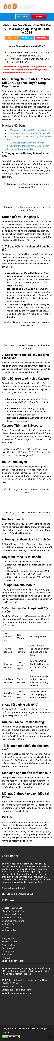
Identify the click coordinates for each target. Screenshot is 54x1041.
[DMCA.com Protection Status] (11, 1036)
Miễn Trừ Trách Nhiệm (13, 911)
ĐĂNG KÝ (39, 16)
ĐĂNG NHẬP (22, 16)
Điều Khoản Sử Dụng (12, 917)
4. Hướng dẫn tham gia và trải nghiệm (25, 142)
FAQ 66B (6, 958)
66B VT (26, 1028)
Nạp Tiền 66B (8, 945)
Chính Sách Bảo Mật (12, 914)
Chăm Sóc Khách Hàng (13, 921)
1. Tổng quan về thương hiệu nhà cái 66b (27, 130)
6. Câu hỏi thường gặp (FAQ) (21, 149)
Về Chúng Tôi (8, 924)
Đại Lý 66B (7, 954)
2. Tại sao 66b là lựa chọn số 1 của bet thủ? (28, 133)
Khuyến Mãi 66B (10, 941)
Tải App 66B (8, 951)
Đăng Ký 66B (8, 938)
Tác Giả (5, 927)
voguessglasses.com (21, 993)
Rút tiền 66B (8, 948)
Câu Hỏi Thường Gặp (12, 908)
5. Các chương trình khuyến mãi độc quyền (28, 146)
